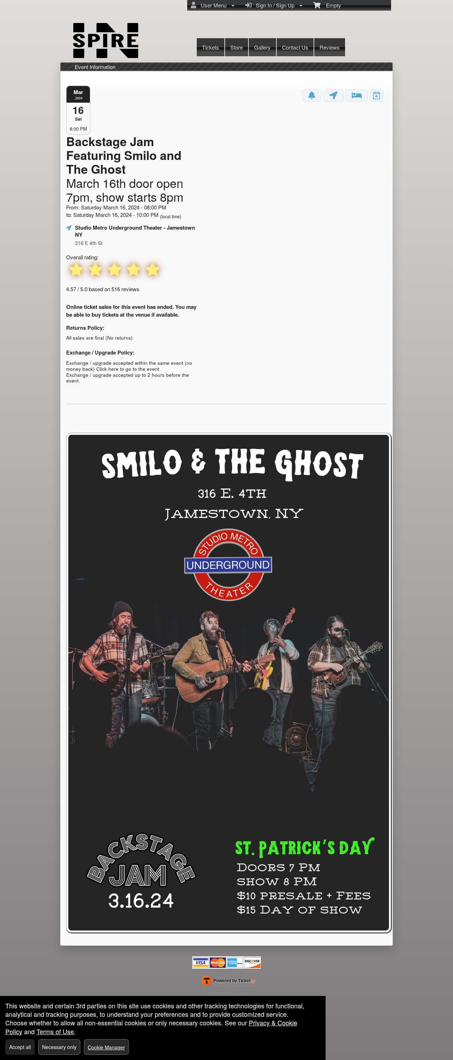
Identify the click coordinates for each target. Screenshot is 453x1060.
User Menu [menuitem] (212, 5)
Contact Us (295, 47)
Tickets (210, 47)
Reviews (330, 47)
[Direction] (333, 96)
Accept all (20, 1046)
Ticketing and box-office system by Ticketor (228, 982)
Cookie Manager (106, 1047)
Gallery (262, 47)
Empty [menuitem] (330, 5)
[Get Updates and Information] (311, 96)
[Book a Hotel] (357, 96)
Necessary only (59, 1046)
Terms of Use (55, 1031)
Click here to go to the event (127, 368)
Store (236, 47)
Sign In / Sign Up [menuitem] (274, 5)
